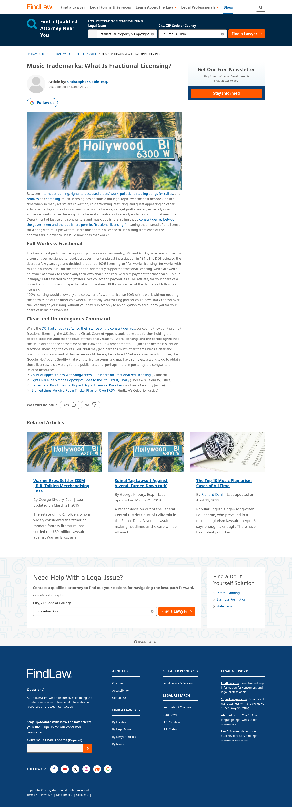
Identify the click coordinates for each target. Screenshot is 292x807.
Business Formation (231, 599)
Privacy (45, 795)
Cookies (81, 795)
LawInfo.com (230, 731)
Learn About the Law (177, 707)
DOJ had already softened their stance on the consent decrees (88, 328)
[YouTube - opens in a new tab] (65, 769)
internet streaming (55, 193)
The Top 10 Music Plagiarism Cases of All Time (224, 483)
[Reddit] (97, 769)
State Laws (224, 606)
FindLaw (32, 53)
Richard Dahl (212, 494)
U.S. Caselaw (171, 722)
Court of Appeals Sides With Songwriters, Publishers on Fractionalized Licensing (91, 375)
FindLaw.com (230, 683)
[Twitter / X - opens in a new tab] (75, 769)
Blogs (45, 53)
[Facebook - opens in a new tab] (54, 769)
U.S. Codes (170, 729)
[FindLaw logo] (41, 7)
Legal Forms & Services (178, 683)
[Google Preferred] (108, 769)
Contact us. (65, 706)
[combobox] (122, 33)
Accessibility (120, 690)
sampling (53, 199)
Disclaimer (63, 795)
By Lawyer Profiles (124, 737)
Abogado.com (230, 715)
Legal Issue (97, 25)
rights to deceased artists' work (94, 193)
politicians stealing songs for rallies (146, 193)
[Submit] (87, 748)
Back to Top (148, 642)
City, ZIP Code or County (177, 25)
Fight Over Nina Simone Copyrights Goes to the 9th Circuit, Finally (80, 380)
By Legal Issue (121, 729)
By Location (119, 722)
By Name (118, 744)
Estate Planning (228, 593)
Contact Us (119, 698)
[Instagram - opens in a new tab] (86, 769)
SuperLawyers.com (234, 699)
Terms (31, 795)
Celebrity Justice (86, 53)
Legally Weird (63, 53)
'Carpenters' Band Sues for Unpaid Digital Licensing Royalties (77, 385)
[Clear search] (152, 33)
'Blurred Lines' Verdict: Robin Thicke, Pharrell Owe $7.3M (73, 390)
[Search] (260, 7)
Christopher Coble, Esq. (87, 81)
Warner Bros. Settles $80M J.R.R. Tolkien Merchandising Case (61, 486)
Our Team (118, 683)
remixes (33, 199)
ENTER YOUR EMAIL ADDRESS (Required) (54, 740)
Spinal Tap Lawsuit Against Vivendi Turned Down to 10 (141, 483)
